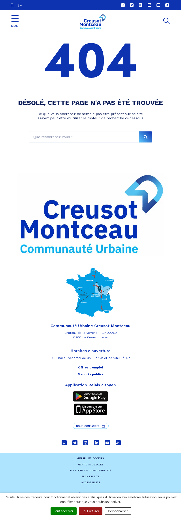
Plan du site (90, 476)
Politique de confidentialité (90, 470)
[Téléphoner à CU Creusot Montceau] (13, 5)
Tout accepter (63, 511)
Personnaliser (118, 511)
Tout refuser (90, 511)
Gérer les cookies (90, 458)
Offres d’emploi (90, 367)
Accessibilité (90, 482)
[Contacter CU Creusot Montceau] (20, 5)
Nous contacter (88, 426)
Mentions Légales (91, 464)
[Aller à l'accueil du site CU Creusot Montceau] (92, 21)
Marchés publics (91, 374)
